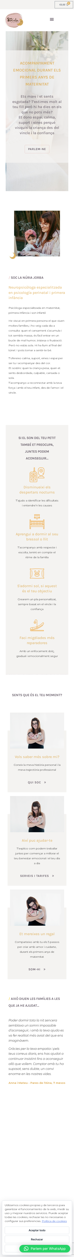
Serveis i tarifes (34, 876)
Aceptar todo (37, 1230)
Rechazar (37, 1239)
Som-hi (34, 969)
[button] (51, 19)
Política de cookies (54, 1221)
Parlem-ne (37, 149)
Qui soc (34, 782)
